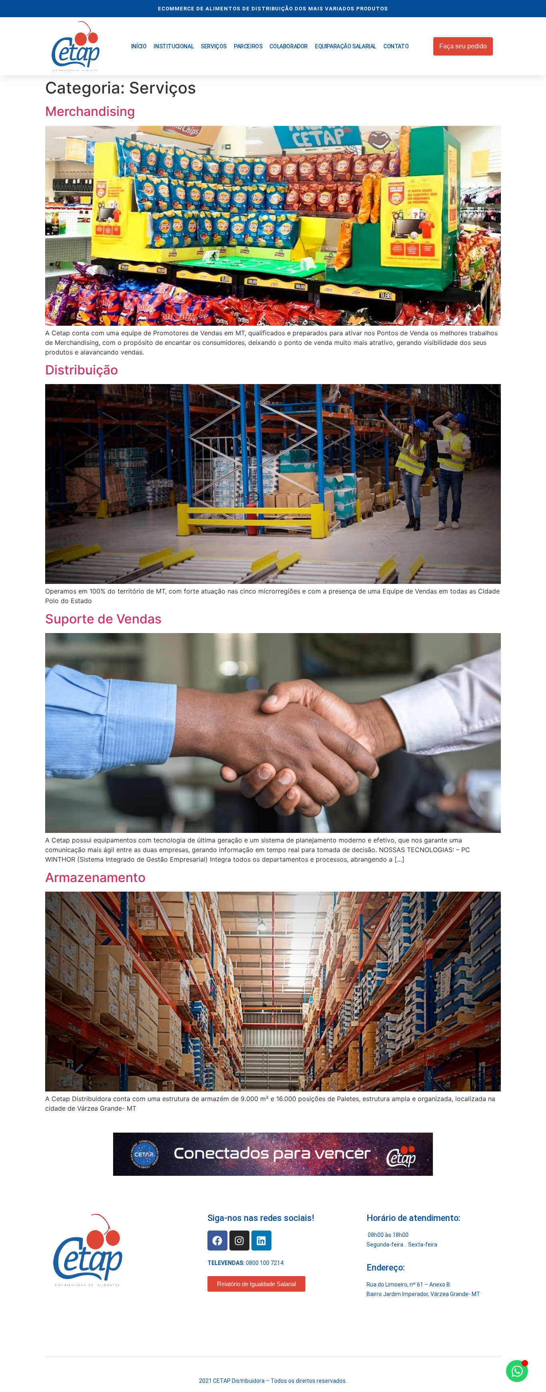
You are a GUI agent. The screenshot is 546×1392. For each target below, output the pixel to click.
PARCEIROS (248, 46)
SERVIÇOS (214, 46)
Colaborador (288, 46)
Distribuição (81, 370)
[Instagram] (239, 1241)
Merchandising (90, 111)
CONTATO (396, 46)
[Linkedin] (261, 1241)
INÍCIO (139, 46)
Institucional (173, 46)
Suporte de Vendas (103, 619)
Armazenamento (95, 877)
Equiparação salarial (345, 46)
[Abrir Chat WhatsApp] (517, 1371)
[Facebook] (217, 1241)
